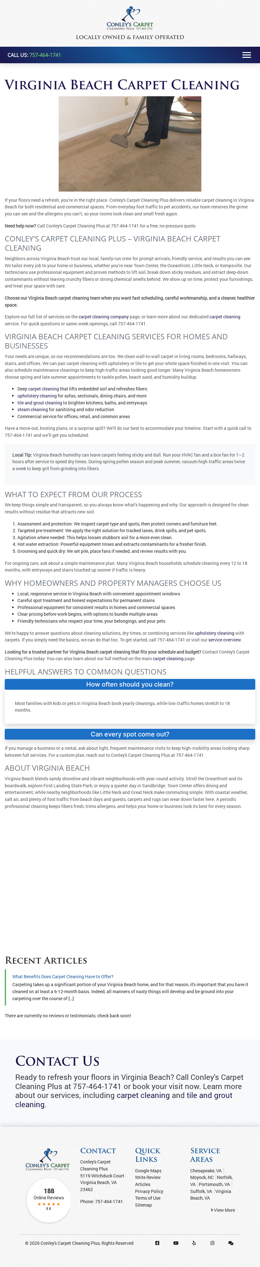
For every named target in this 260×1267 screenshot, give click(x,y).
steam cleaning (32, 409)
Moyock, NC (202, 1177)
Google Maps (148, 1171)
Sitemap (143, 1205)
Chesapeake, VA (206, 1171)
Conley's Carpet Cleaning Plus (70, 1243)
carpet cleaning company (104, 317)
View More (224, 1210)
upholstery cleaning (37, 396)
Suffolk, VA (201, 1191)
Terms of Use (147, 1198)
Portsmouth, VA (214, 1184)
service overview (224, 640)
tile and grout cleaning (39, 403)
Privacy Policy (149, 1191)
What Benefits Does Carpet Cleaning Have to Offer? (63, 976)
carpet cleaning (225, 317)
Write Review (148, 1177)
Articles (142, 1184)
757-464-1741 (45, 54)
